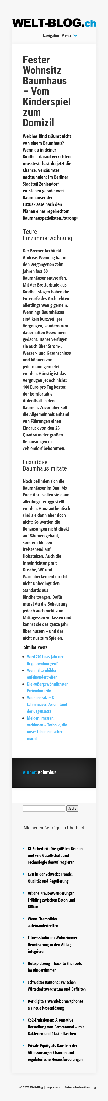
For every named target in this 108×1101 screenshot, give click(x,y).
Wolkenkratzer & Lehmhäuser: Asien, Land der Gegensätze (47, 704)
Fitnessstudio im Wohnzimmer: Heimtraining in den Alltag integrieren (53, 944)
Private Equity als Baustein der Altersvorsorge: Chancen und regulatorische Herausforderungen (55, 1052)
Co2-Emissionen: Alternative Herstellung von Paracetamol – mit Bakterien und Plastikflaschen (56, 1027)
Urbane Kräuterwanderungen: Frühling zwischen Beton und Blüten (51, 900)
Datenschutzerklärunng (80, 1087)
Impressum (53, 1087)
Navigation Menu (57, 36)
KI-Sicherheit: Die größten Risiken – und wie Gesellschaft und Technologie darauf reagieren (57, 855)
